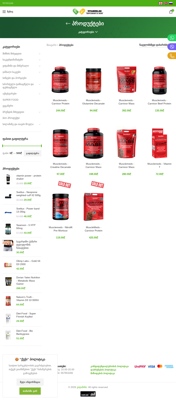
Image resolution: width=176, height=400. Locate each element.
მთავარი (51, 45)
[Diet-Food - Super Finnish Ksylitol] (8, 318)
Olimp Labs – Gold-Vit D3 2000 (28, 262)
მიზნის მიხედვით (12, 53)
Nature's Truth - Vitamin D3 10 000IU (27, 298)
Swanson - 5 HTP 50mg (25, 227)
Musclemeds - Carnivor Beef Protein (159, 102)
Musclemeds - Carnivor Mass (126, 102)
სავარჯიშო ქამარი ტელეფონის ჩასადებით (26, 244)
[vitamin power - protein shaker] (8, 179)
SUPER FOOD (10, 99)
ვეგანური (8, 105)
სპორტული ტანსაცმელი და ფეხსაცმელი (18, 86)
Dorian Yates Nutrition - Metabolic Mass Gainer (28, 280)
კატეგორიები (86, 32)
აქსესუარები (9, 93)
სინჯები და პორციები (14, 78)
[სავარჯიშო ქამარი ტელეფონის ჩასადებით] (8, 247)
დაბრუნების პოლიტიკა (103, 369)
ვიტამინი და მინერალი (16, 65)
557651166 (67, 373)
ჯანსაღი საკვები (12, 72)
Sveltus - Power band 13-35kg (28, 210)
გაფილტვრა (32, 153)
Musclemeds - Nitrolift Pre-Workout (60, 229)
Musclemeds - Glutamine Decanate (93, 102)
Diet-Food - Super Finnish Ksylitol (26, 315)
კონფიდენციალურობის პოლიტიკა (110, 366)
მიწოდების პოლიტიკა (103, 373)
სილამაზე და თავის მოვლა (18, 124)
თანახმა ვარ (30, 391)
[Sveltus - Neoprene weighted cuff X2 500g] (8, 196)
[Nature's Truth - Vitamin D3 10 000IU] (8, 301)
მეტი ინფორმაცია (30, 382)
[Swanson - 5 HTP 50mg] (8, 229)
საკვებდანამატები (13, 59)
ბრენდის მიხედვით (13, 112)
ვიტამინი (82, 387)
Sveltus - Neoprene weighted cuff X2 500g (28, 194)
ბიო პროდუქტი (11, 118)
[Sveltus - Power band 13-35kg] (8, 212)
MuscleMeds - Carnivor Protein (93, 229)
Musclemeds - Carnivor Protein (60, 102)
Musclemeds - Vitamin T (159, 165)
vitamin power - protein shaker (28, 177)
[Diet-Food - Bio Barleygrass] (8, 334)
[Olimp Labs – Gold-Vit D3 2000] (8, 265)
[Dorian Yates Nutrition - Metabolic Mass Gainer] (8, 283)
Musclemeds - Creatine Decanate (60, 165)
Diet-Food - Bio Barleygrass (24, 332)
